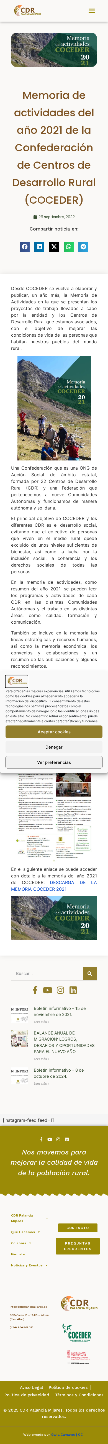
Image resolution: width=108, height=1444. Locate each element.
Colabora (18, 1243)
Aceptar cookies (54, 731)
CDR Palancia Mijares (22, 1218)
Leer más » (41, 1022)
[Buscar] (90, 973)
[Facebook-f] (35, 990)
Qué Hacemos (23, 1232)
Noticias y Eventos (27, 1265)
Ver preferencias (54, 762)
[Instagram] (60, 990)
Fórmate (18, 1254)
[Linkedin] (73, 990)
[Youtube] (47, 990)
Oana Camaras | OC (68, 1435)
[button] (92, 11)
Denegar (54, 746)
